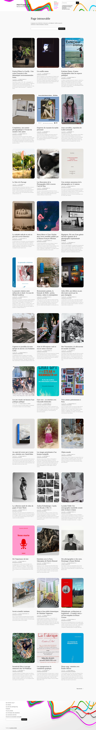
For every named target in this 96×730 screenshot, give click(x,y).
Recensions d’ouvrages (66, 78)
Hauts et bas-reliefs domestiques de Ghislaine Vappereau (47, 612)
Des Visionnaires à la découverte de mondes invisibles (72, 348)
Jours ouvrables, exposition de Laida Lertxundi (71, 129)
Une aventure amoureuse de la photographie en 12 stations (71, 183)
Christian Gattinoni (71, 77)
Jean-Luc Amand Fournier (23, 613)
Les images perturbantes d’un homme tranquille (46, 453)
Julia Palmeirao (46, 73)
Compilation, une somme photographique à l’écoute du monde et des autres (22, 130)
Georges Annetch (22, 238)
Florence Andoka (47, 403)
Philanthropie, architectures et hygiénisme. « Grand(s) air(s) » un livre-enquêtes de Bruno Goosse (71, 614)
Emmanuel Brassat (72, 403)
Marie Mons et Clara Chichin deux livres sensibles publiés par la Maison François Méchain (47, 236)
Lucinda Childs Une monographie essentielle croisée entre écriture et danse (71, 508)
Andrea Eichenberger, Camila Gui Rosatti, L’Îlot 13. (46, 507)
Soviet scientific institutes (21, 611)
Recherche (24, 719)
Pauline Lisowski (22, 79)
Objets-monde (66, 452)
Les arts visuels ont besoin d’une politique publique (23, 401)
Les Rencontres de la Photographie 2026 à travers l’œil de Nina (46, 184)
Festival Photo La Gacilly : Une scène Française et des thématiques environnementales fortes (23, 74)
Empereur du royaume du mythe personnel (47, 129)
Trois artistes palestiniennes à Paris (71, 401)
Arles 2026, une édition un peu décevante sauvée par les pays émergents (71, 293)
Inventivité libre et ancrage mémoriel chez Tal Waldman (21, 667)
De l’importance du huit (20, 559)
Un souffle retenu (42, 71)
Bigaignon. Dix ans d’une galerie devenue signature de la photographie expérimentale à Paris (72, 237)
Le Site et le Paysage (19, 182)
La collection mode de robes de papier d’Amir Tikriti (22, 507)
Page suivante (80, 688)
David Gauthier (45, 188)
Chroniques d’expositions (17, 80)
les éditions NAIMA (13, 727)
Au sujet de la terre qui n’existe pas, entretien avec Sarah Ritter (22, 453)
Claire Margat (46, 131)
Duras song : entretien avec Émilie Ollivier (70, 667)
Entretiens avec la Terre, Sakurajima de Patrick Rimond (47, 560)
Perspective (67, 564)
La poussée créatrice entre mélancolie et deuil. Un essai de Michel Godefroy (23, 293)
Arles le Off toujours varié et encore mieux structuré (46, 348)
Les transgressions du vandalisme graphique (44, 667)
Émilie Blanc (70, 131)
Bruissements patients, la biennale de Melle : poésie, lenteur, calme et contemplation (47, 293)
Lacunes (63, 564)
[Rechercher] (77, 3)
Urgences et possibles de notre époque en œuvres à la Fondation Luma (23, 348)
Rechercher (61, 28)
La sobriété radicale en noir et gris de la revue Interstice (22, 235)
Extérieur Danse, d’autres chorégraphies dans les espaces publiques (71, 73)
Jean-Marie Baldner (47, 509)
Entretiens (63, 671)
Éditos (29, 403)
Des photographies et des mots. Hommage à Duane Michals (71, 560)
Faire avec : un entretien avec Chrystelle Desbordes (46, 401)
